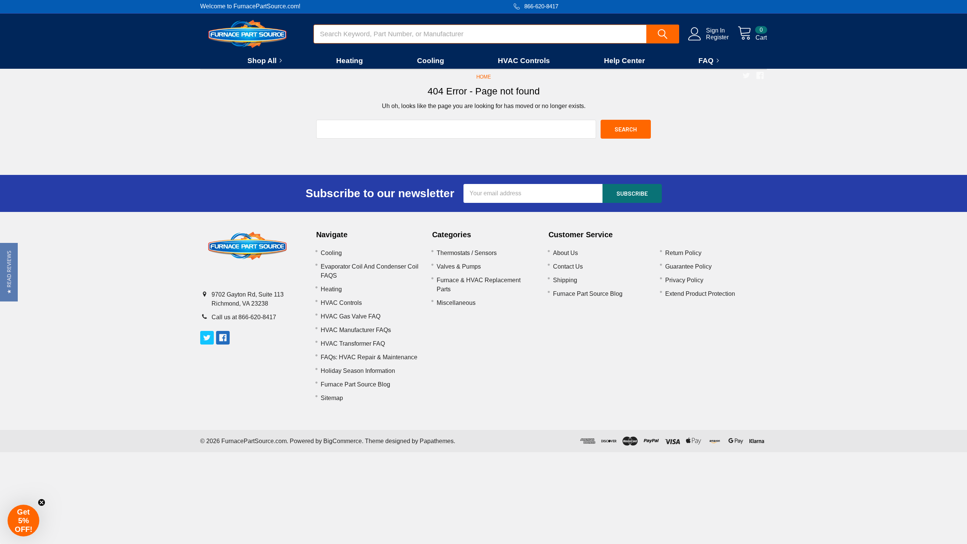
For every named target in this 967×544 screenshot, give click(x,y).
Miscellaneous (456, 303)
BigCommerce (342, 441)
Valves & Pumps (459, 266)
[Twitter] (746, 75)
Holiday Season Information (358, 371)
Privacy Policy (684, 280)
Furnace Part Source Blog (355, 384)
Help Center (624, 61)
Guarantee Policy (688, 266)
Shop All (262, 61)
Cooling (430, 61)
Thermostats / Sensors (467, 253)
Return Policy (683, 253)
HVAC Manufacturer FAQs (356, 330)
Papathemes (437, 441)
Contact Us (568, 266)
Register (717, 37)
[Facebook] (760, 75)
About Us (565, 253)
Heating (349, 61)
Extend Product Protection (700, 294)
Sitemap (332, 398)
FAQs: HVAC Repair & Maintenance (369, 357)
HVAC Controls (524, 61)
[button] (9, 272)
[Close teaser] (41, 502)
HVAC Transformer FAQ (353, 343)
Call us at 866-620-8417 (244, 317)
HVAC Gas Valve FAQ (350, 316)
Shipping (565, 280)
